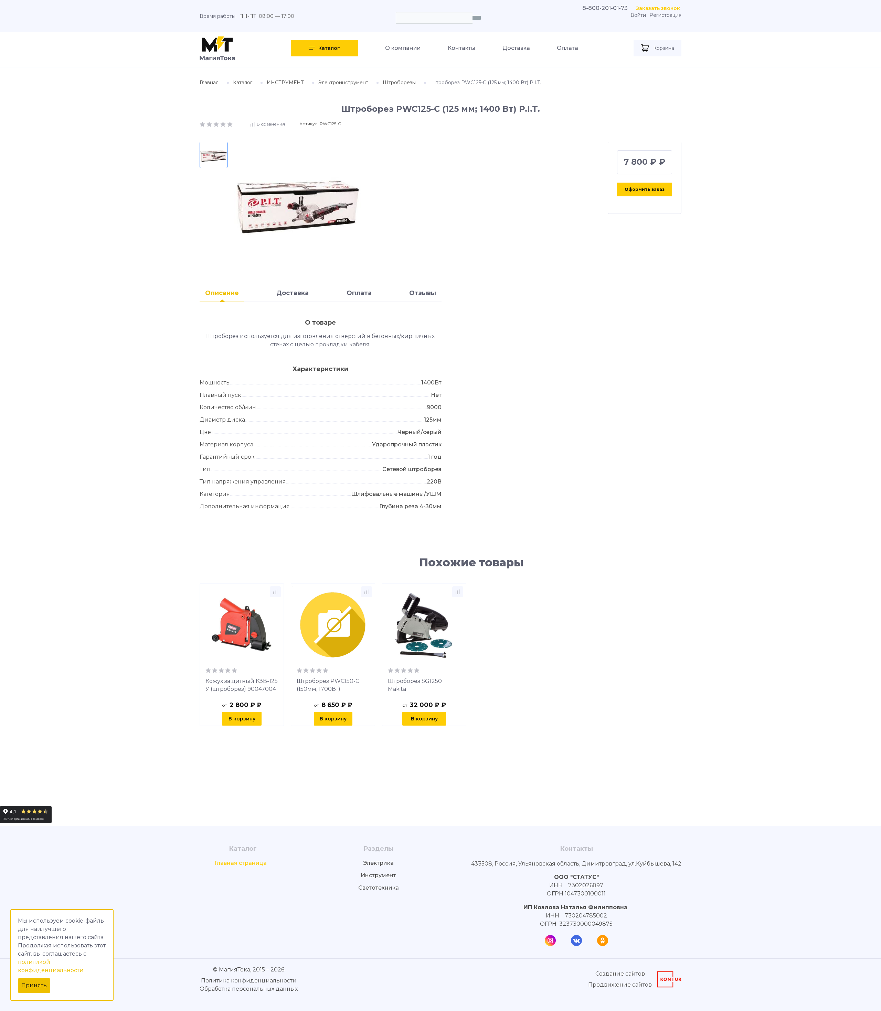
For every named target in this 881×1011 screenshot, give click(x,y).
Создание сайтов (620, 973)
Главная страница (240, 863)
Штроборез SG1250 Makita (415, 685)
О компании (403, 48)
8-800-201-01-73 (605, 8)
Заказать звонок (658, 8)
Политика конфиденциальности (249, 980)
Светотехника (378, 887)
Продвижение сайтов (620, 984)
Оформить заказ (645, 189)
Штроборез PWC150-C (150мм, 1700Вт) (328, 685)
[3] (216, 123)
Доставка (516, 48)
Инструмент (378, 875)
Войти (638, 15)
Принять (34, 985)
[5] (230, 123)
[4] (223, 123)
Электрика (378, 863)
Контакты (462, 48)
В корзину (242, 719)
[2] (209, 123)
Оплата (567, 48)
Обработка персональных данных (249, 989)
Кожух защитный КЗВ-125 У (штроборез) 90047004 (241, 685)
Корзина (663, 48)
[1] (203, 123)
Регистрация (665, 15)
